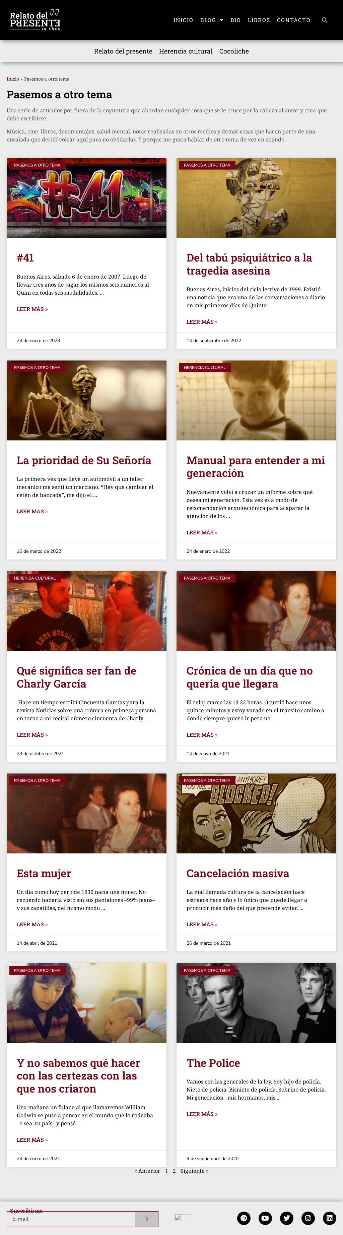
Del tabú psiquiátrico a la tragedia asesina (249, 263)
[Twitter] (286, 1218)
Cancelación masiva (238, 873)
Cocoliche (234, 51)
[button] (325, 20)
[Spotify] (244, 1218)
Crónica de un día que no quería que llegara (250, 676)
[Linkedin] (329, 1218)
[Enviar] (146, 1219)
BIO (235, 19)
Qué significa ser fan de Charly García (76, 676)
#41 (25, 257)
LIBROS (259, 19)
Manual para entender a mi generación (256, 466)
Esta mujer (44, 873)
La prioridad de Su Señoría (84, 460)
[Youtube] (265, 1218)
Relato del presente (123, 51)
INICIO (184, 19)
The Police (213, 1062)
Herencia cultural (186, 51)
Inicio (13, 79)
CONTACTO (294, 19)
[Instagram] (308, 1218)
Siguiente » (195, 1170)
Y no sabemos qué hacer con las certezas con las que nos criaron (78, 1075)
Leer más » (32, 308)
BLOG (208, 19)
